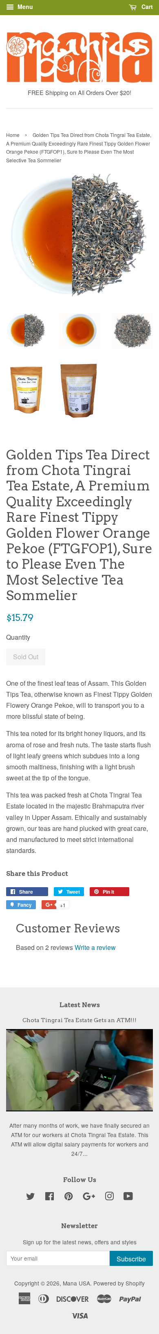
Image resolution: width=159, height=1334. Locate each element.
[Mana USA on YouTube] (128, 1197)
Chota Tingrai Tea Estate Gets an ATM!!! (79, 1020)
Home (13, 134)
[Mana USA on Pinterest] (68, 1197)
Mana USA (76, 1283)
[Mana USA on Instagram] (109, 1197)
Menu (24, 6)
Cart (146, 6)
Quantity (18, 637)
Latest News (80, 1005)
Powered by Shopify (119, 1283)
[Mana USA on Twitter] (30, 1197)
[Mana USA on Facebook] (49, 1197)
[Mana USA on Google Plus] (89, 1197)
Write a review (95, 947)
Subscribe (131, 1258)
